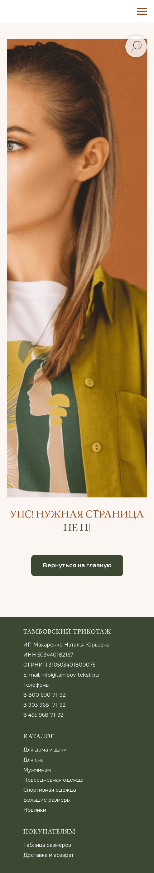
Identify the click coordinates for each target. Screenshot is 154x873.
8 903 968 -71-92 (44, 705)
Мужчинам (37, 770)
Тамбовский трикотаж (67, 632)
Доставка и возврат (48, 855)
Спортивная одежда (49, 790)
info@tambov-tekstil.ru (70, 675)
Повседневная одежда (53, 780)
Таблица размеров (47, 845)
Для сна (33, 760)
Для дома (35, 749)
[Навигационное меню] (142, 11)
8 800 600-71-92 (44, 695)
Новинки (34, 810)
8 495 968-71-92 (43, 715)
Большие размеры (47, 800)
